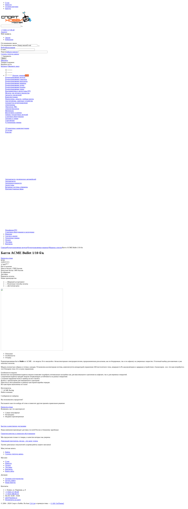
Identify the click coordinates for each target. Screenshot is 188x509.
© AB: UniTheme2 (57, 503)
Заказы (7, 38)
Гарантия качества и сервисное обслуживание (18, 433)
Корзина (4, 66)
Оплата (8, 465)
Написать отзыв (7, 258)
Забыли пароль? (12, 52)
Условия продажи (11, 7)
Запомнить (7, 56)
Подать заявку (10, 480)
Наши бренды (10, 482)
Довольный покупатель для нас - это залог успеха (19, 441)
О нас (7, 3)
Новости (8, 5)
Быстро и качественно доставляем (13, 426)
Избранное (9, 39)
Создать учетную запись (10, 54)
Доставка (8, 467)
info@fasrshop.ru (11, 498)
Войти (3, 47)
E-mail (3, 49)
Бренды (8, 8)
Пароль (3, 52)
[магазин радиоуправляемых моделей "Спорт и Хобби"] (16, 24)
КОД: (3, 260)
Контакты (9, 469)
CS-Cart (32, 503)
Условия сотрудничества (14, 479)
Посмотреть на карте (13, 500)
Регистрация (10, 47)
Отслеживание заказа (9, 45)
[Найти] (22, 26)
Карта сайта (9, 471)
